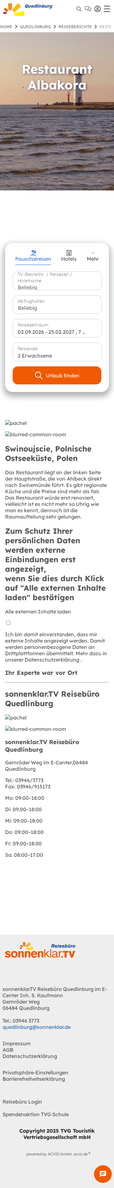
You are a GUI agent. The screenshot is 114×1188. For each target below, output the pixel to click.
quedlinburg (35, 26)
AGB (8, 1050)
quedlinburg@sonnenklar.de (37, 1027)
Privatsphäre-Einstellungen (35, 1072)
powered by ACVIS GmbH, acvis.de (57, 1154)
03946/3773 (24, 780)
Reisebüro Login (22, 1101)
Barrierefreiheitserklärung (34, 1079)
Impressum (17, 1043)
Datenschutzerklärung (52, 659)
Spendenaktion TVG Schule (36, 1114)
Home (6, 26)
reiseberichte (75, 26)
